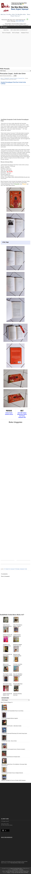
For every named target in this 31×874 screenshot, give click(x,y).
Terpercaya (17, 871)
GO (15, 75)
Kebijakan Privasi (25, 32)
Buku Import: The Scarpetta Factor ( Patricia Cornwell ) (13, 749)
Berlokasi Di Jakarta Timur (24, 871)
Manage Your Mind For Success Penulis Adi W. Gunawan (14, 780)
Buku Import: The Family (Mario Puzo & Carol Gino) (12, 710)
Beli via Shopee (15, 32)
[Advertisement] (15, 50)
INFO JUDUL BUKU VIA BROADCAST (19, 30)
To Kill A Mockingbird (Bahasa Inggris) (10, 718)
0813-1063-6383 (20, 21)
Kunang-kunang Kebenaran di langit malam (11, 756)
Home (2, 78)
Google (13, 872)
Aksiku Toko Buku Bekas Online (16, 868)
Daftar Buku (6, 30)
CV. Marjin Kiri (6, 78)
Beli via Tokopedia (6, 32)
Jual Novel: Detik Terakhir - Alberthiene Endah (11, 725)
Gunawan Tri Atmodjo (14, 78)
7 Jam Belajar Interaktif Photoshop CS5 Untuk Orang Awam (14, 733)
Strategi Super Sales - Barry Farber (9, 740)
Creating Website (15, 869)
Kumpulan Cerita (21, 78)
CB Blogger (21, 869)
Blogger (8, 872)
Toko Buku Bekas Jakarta (10, 871)
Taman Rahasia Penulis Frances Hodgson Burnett (12, 772)
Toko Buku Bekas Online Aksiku (17, 862)
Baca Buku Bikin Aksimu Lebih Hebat (21, 872)
